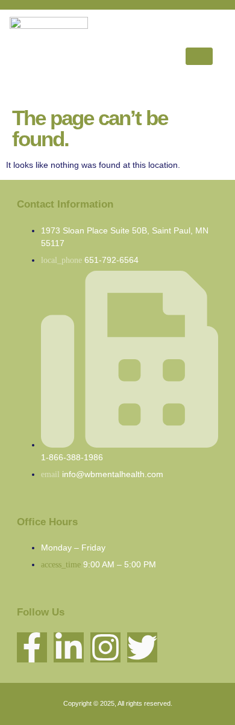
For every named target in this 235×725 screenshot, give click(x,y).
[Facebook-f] (32, 647)
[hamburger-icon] (199, 56)
